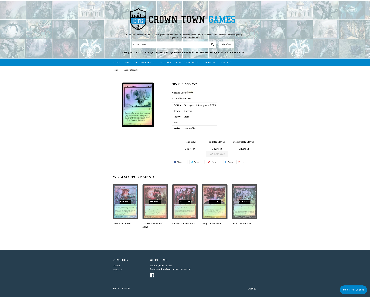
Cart (228, 44)
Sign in (173, 38)
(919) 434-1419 (165, 265)
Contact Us (227, 62)
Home (116, 62)
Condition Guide (187, 62)
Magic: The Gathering (139, 62)
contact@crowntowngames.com (174, 269)
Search (116, 265)
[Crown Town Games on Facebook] (152, 276)
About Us (209, 62)
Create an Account (189, 38)
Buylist (165, 62)
